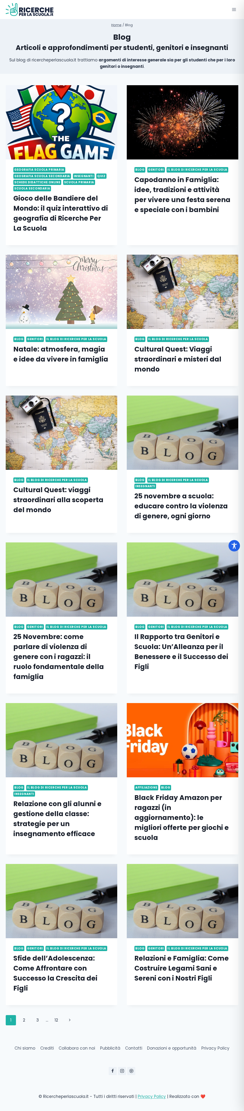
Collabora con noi (77, 1048)
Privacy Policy (215, 1048)
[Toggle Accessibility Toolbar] (234, 546)
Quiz (101, 176)
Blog (139, 170)
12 (56, 1020)
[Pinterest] (131, 1071)
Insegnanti (84, 176)
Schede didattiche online (37, 182)
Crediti (47, 1048)
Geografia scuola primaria (39, 170)
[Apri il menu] (233, 9)
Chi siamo (25, 1048)
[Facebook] (113, 1071)
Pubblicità (110, 1048)
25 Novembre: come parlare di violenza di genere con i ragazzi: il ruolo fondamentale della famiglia (58, 656)
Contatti (133, 1048)
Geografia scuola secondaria (42, 176)
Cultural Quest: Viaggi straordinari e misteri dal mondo (177, 359)
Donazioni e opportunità (171, 1048)
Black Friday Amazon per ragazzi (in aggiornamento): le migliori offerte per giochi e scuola (181, 817)
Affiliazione (146, 787)
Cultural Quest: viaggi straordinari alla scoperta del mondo (58, 500)
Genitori (156, 170)
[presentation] (61, 122)
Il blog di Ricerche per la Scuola (197, 170)
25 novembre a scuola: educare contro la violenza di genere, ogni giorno (181, 506)
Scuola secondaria (32, 188)
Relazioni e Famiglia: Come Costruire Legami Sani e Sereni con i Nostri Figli (181, 968)
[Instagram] (122, 1071)
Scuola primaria (79, 182)
